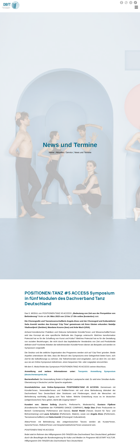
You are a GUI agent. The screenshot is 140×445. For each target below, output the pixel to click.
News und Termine (82, 152)
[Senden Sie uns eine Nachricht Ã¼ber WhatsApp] (126, 3)
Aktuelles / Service (64, 152)
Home (51, 152)
